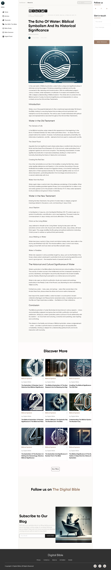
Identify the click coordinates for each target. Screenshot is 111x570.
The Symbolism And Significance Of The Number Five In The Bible (58, 455)
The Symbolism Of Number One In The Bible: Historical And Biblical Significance (35, 386)
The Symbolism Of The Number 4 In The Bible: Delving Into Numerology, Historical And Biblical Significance (35, 456)
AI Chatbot (62, 560)
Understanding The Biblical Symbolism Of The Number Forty (82, 420)
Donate (70, 560)
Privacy (38, 560)
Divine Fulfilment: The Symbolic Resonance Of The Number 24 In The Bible (59, 420)
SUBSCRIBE (50, 536)
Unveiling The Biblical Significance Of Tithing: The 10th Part (83, 386)
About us (54, 560)
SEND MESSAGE (102, 42)
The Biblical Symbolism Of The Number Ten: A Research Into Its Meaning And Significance (59, 386)
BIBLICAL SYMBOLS (39, 15)
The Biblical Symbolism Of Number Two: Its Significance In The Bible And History (35, 420)
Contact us (46, 560)
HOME (29, 15)
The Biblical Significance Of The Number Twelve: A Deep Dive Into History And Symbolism (82, 456)
